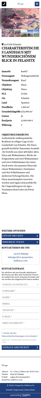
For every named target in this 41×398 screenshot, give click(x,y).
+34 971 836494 (20, 254)
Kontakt (9, 390)
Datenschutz (29, 390)
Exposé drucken (12, 236)
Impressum (18, 390)
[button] (37, 10)
